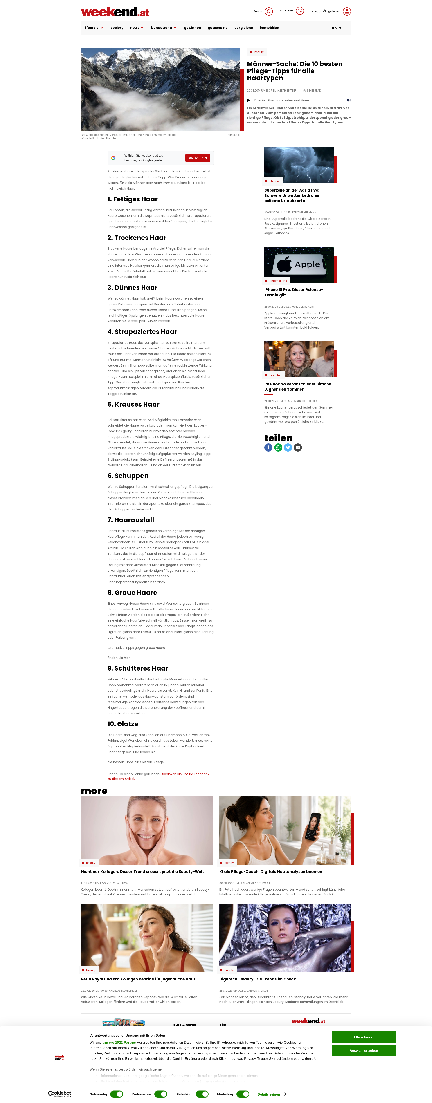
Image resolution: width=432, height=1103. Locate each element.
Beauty (259, 52)
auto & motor (185, 1024)
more (337, 27)
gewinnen (192, 27)
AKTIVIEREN (198, 158)
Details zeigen (269, 1094)
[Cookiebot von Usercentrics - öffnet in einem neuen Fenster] (59, 1094)
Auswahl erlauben (364, 1050)
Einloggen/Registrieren (326, 11)
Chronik (274, 181)
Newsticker (287, 10)
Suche (258, 11)
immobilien (269, 27)
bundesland (161, 27)
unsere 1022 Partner (119, 1042)
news (134, 27)
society (117, 27)
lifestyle (91, 27)
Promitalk (276, 375)
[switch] (160, 1094)
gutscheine (218, 27)
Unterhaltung (278, 281)
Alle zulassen (363, 1037)
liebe (222, 1024)
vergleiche (243, 27)
